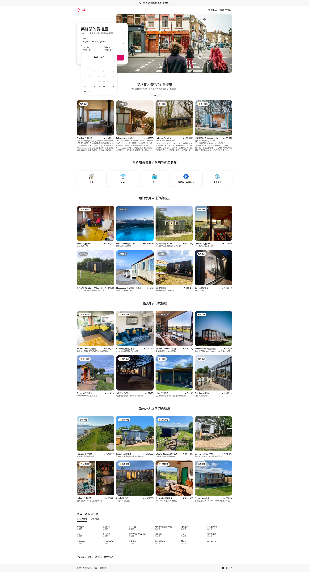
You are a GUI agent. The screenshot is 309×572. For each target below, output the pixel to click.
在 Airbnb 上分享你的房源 (219, 10)
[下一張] (159, 95)
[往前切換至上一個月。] (85, 57)
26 (99, 87)
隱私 (95, 568)
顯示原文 (166, 3)
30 (85, 92)
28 (109, 87)
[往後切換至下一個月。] (113, 57)
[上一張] (150, 95)
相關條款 (103, 568)
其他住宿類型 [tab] (82, 519)
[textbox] (91, 50)
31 (89, 92)
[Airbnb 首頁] (83, 10)
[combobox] (102, 41)
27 (104, 87)
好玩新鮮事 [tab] (95, 519)
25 (94, 87)
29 (113, 87)
